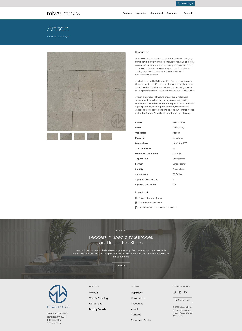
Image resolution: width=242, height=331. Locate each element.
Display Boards (97, 309)
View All (93, 292)
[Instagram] (174, 292)
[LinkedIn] (180, 292)
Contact (188, 13)
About (134, 309)
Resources (172, 13)
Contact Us (121, 265)
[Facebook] (185, 292)
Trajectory (177, 316)
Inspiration (141, 13)
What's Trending (98, 298)
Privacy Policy (179, 313)
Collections (95, 303)
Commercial (156, 13)
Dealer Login (187, 3)
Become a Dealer (141, 320)
